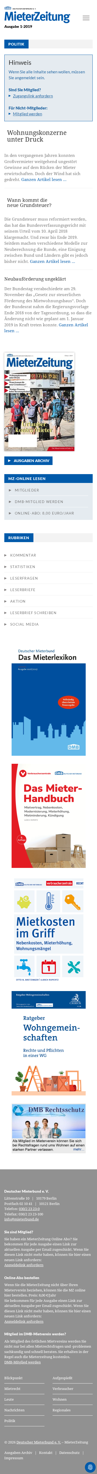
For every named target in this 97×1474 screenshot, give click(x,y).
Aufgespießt (62, 1377)
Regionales (62, 1410)
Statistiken (22, 567)
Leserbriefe (23, 590)
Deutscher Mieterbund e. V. (38, 1442)
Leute (9, 1399)
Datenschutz (69, 1452)
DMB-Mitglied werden (39, 502)
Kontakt (46, 1452)
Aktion (18, 601)
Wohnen (60, 1399)
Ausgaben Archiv (31, 460)
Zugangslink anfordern (33, 95)
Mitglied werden (27, 113)
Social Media (24, 624)
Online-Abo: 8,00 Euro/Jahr (44, 513)
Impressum (13, 1458)
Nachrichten (14, 1410)
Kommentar (23, 555)
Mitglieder (27, 490)
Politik (9, 1420)
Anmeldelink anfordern (23, 1265)
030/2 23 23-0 (29, 1208)
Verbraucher (63, 1388)
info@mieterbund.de (21, 1219)
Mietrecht (12, 1388)
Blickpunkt (13, 1377)
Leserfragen (24, 578)
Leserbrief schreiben (33, 613)
